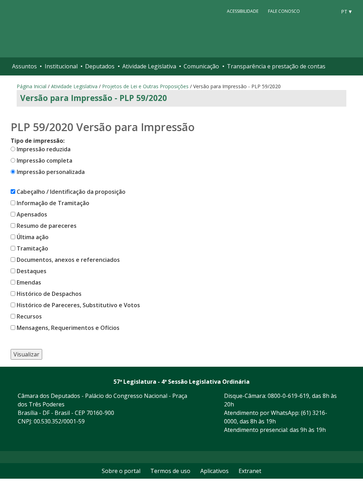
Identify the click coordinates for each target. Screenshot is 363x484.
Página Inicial (31, 86)
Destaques (31, 271)
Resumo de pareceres (47, 226)
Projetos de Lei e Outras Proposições (145, 86)
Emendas (29, 282)
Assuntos (24, 66)
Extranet (250, 471)
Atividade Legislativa (149, 66)
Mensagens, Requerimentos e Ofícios (68, 328)
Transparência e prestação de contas (276, 66)
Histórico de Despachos (49, 294)
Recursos (29, 316)
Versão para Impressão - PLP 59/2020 (93, 97)
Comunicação (201, 66)
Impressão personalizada (51, 172)
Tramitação (32, 248)
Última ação (33, 237)
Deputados (100, 66)
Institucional (61, 66)
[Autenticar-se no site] (355, 442)
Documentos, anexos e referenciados (68, 260)
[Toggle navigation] (350, 66)
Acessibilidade (242, 11)
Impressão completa (44, 160)
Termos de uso (170, 471)
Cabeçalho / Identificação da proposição (71, 192)
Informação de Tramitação (53, 203)
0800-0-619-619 (288, 396)
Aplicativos (214, 471)
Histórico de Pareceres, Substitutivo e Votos (78, 305)
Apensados (32, 214)
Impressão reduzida (44, 149)
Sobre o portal (121, 471)
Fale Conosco (284, 11)
